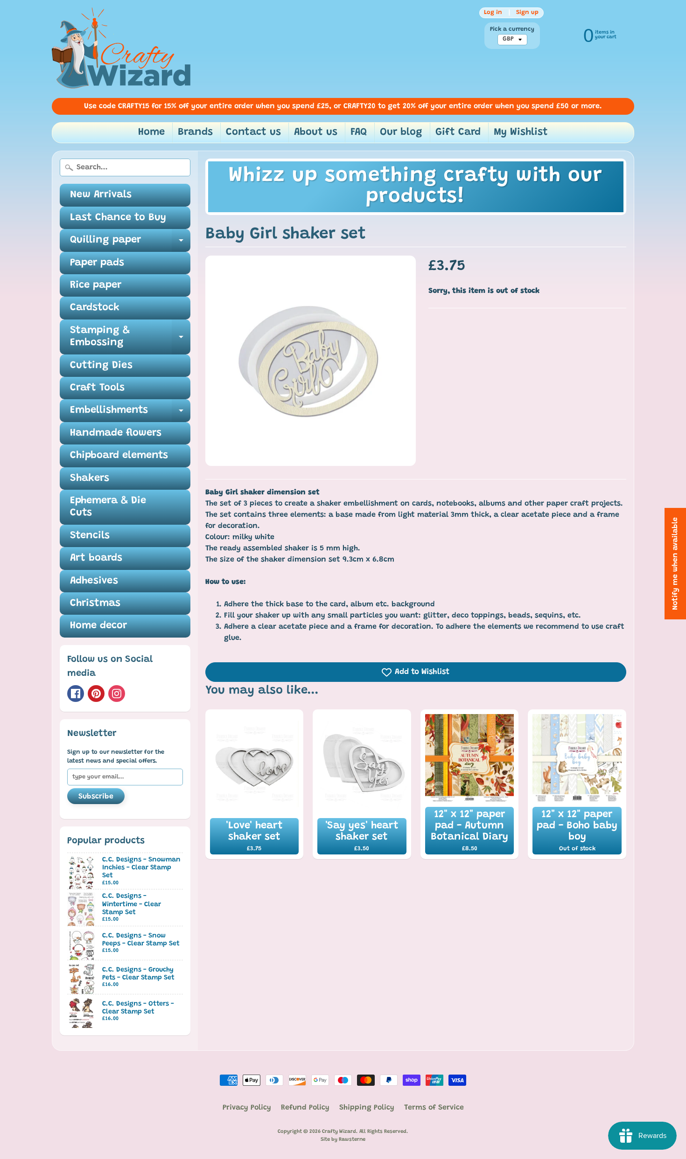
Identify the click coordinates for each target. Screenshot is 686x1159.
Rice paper (95, 285)
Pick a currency (512, 29)
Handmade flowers (115, 433)
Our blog (401, 132)
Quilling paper (130, 243)
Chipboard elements (119, 456)
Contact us (253, 132)
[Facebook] (75, 693)
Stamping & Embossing (130, 337)
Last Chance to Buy (118, 218)
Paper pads (97, 263)
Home (151, 132)
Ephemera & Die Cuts (108, 507)
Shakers (89, 478)
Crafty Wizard (339, 1131)
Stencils (90, 536)
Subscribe (95, 796)
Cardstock (94, 308)
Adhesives (94, 581)
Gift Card (458, 132)
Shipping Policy (366, 1107)
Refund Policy (305, 1107)
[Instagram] (116, 693)
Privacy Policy (247, 1107)
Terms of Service (434, 1107)
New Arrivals (101, 195)
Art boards (96, 558)
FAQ (358, 132)
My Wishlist (521, 132)
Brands (195, 132)
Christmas (95, 603)
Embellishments (130, 413)
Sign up (527, 12)
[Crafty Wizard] (122, 48)
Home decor (98, 626)
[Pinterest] (96, 693)
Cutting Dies (101, 366)
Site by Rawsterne (343, 1139)
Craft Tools (97, 388)
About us (315, 132)
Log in (493, 12)
